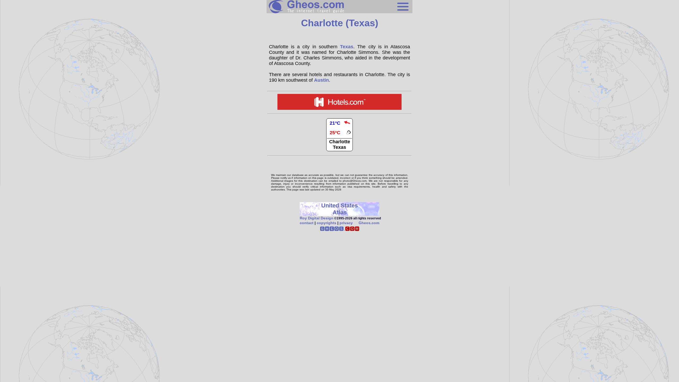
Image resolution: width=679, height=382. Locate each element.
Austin (321, 80)
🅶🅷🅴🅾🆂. (339, 229)
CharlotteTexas (339, 144)
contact (307, 223)
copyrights (326, 223)
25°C (335, 132)
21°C (335, 123)
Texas (346, 46)
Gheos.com (369, 223)
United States (339, 205)
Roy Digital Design (316, 218)
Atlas (340, 212)
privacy (346, 223)
